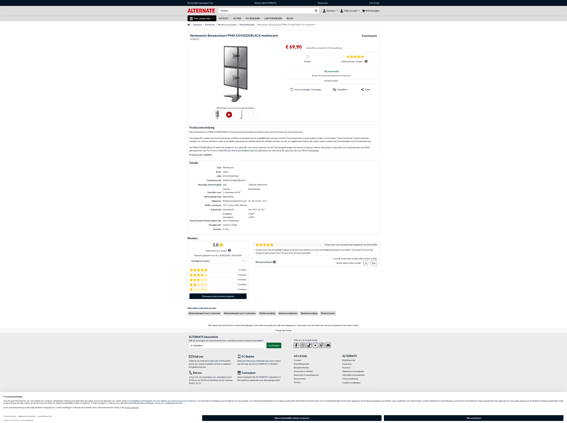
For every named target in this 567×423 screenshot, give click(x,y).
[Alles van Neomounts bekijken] (369, 38)
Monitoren (210, 24)
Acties (237, 18)
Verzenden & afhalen (303, 371)
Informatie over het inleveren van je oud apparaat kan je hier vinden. (328, 325)
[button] (340, 89)
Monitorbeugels (247, 24)
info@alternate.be (197, 367)
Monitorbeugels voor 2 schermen (204, 313)
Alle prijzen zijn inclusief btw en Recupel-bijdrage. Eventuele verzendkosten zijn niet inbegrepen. (252, 325)
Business (346, 367)
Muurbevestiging (309, 313)
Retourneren (300, 378)
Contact (298, 360)
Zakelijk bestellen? (331, 81)
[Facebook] (296, 345)
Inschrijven (273, 345)
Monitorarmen (328, 313)
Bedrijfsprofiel (348, 360)
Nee (374, 263)
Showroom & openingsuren (306, 375)
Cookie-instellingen (351, 382)
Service (297, 382)
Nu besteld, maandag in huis (200, 3)
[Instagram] (302, 345)
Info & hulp (374, 3)
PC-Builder (253, 18)
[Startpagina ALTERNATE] (201, 10)
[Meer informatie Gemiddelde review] (366, 61)
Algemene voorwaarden (353, 371)
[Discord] (328, 345)
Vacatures (347, 364)
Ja (366, 263)
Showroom (323, 3)
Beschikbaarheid (301, 364)
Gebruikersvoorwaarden (353, 375)
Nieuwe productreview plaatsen (218, 296)
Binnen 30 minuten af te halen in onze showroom (331, 75)
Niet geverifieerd (264, 262)
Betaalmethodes (301, 367)
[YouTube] (315, 345)
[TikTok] (309, 345)
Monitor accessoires (227, 24)
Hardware (197, 24)
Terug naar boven (283, 330)
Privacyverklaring (350, 378)
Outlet (223, 18)
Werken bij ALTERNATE (265, 3)
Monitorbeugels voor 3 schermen (239, 313)
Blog (290, 18)
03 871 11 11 (195, 383)
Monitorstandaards (288, 313)
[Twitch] (321, 345)
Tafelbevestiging (267, 313)
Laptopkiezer (273, 18)
